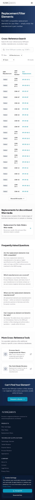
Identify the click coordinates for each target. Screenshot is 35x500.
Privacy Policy (5, 471)
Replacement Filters (7, 433)
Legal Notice (5, 468)
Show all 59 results (16, 198)
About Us (4, 462)
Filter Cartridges (6, 427)
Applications (5, 454)
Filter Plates (4, 430)
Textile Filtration (6, 444)
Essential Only (17, 495)
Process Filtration (6, 450)
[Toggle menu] (32, 3)
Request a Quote (16, 399)
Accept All (18, 491)
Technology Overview (7, 441)
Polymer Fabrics (6, 447)
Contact (3, 465)
